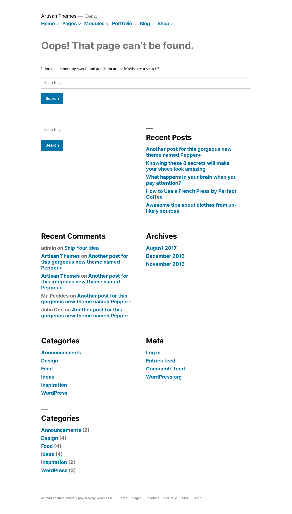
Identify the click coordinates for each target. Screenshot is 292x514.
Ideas (47, 377)
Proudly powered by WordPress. (90, 498)
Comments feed (165, 369)
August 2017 (161, 248)
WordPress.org (164, 377)
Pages (69, 23)
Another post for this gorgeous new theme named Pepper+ (189, 152)
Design (49, 361)
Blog (145, 23)
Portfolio (122, 23)
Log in (153, 353)
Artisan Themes (58, 16)
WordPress (54, 393)
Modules (94, 23)
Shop (163, 23)
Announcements (61, 353)
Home (48, 23)
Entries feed (160, 361)
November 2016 (165, 264)
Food (47, 369)
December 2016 (165, 256)
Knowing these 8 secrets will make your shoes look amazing (187, 166)
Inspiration (54, 385)
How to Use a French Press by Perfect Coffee (191, 194)
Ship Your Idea (81, 248)
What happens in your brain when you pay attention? (191, 180)
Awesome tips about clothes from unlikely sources (191, 208)
